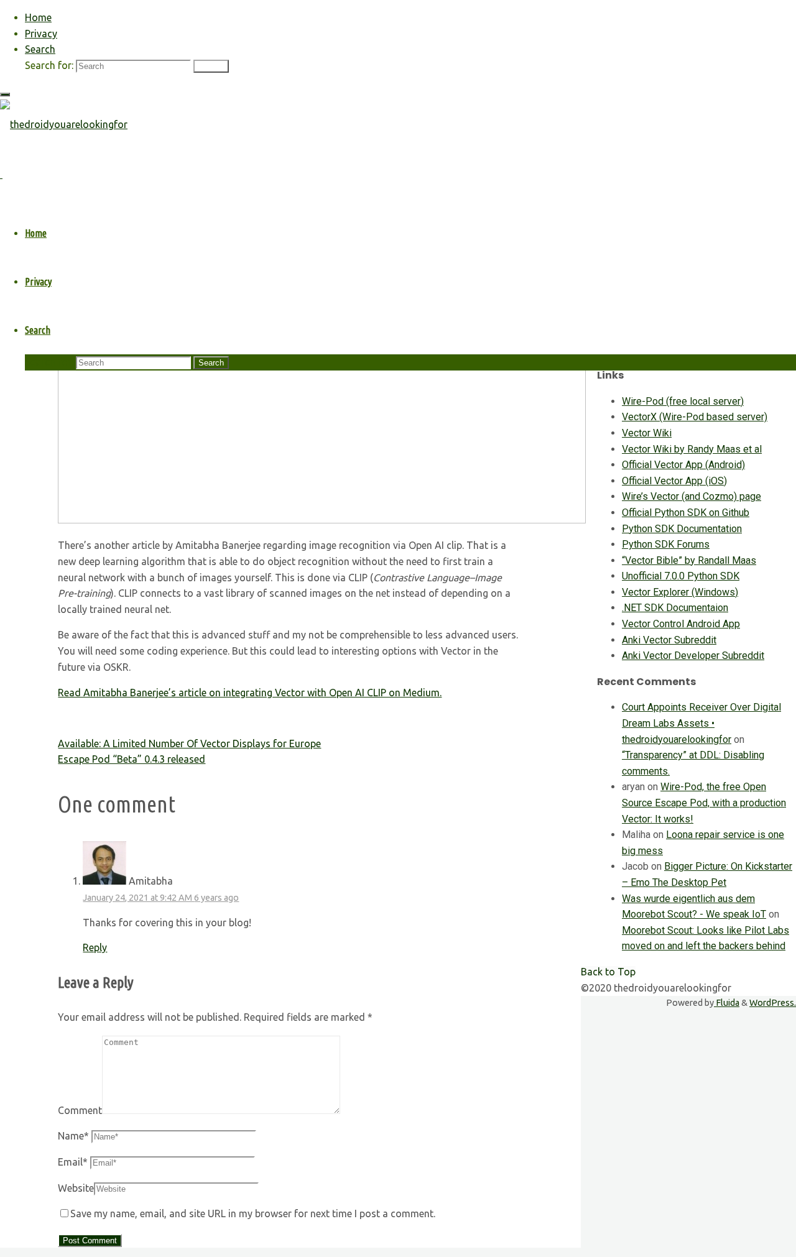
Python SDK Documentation (682, 529)
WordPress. (772, 1003)
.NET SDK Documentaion (675, 608)
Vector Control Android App (681, 624)
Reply (95, 947)
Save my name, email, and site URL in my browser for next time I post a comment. (252, 1213)
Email (73, 1161)
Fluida (726, 1003)
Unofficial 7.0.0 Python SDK (680, 576)
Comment (80, 1110)
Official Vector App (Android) (683, 465)
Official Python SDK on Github (685, 512)
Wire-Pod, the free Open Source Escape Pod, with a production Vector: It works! (704, 802)
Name (73, 1135)
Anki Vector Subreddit (669, 640)
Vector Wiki (647, 433)
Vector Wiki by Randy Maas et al (692, 449)
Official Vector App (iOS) (674, 481)
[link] (40, 49)
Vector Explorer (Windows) (680, 592)
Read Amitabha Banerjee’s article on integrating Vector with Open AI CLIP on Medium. (250, 692)
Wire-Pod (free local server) (683, 401)
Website (76, 1188)
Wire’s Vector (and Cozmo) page (691, 496)
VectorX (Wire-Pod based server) (694, 417)
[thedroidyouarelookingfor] (63, 124)
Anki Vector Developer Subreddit (693, 655)
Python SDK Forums (666, 544)
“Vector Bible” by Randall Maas (689, 560)
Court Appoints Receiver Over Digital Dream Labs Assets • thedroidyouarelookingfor (701, 723)
